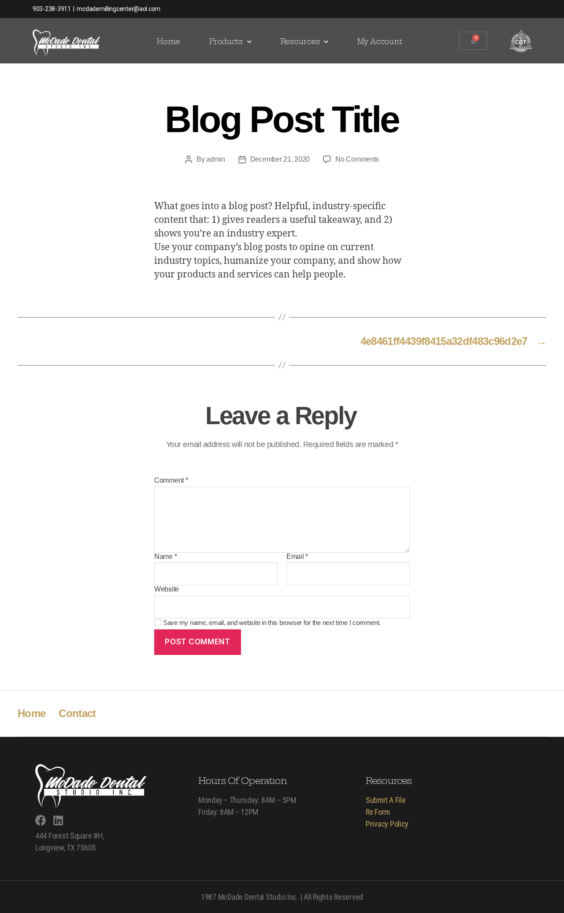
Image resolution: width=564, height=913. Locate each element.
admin (215, 159)
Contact (77, 713)
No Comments (357, 159)
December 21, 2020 (280, 159)
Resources (300, 41)
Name (165, 556)
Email (297, 556)
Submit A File (386, 800)
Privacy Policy (387, 823)
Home (168, 41)
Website (166, 589)
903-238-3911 (52, 8)
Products (226, 41)
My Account (379, 41)
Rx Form (378, 812)
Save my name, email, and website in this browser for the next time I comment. (272, 622)
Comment (171, 480)
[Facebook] (40, 820)
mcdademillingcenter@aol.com (118, 8)
